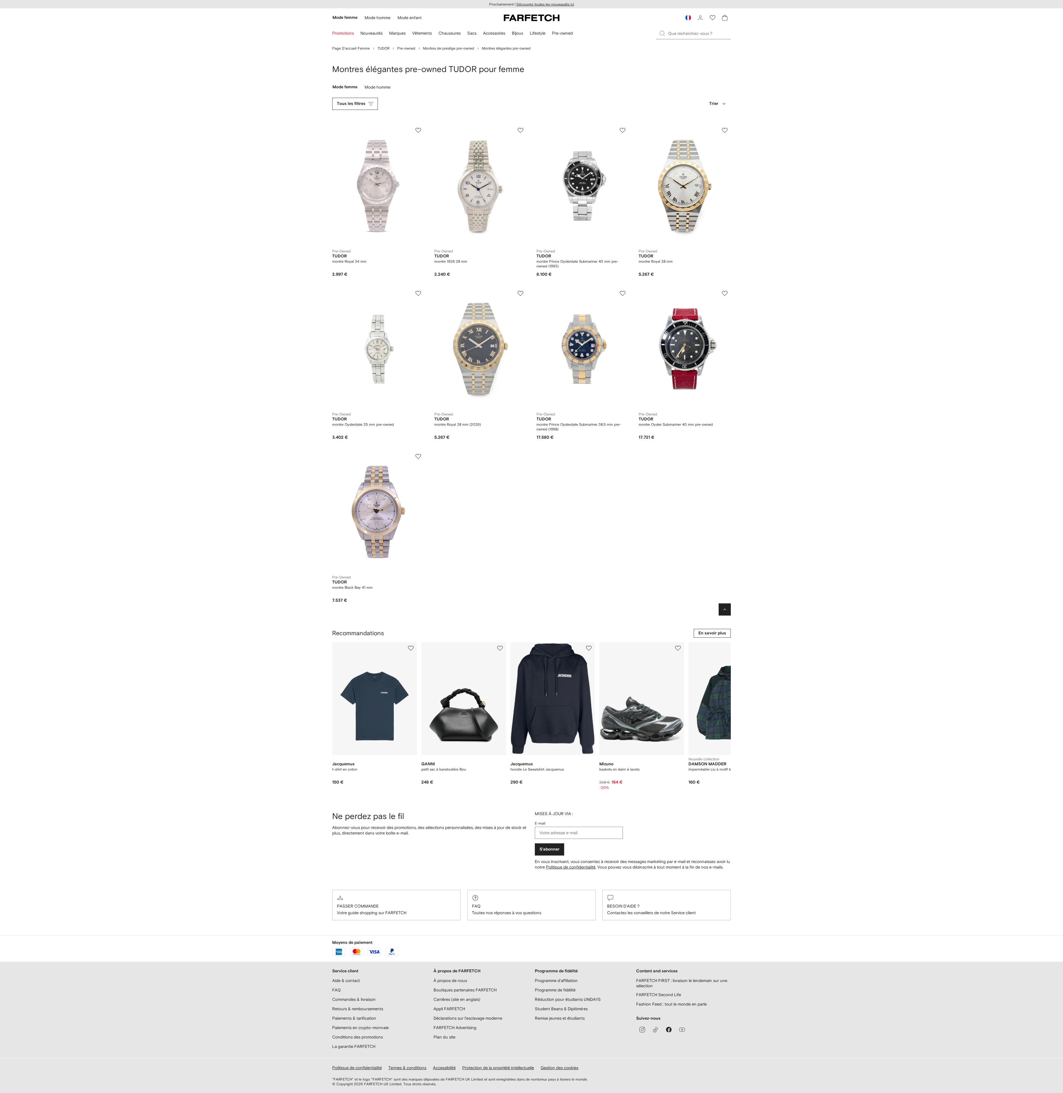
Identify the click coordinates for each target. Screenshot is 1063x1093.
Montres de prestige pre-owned (448, 48)
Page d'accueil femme (351, 48)
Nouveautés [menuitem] (371, 33)
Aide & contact (346, 980)
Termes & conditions (407, 1068)
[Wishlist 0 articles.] (712, 18)
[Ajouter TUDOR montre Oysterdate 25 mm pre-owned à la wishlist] (418, 293)
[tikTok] (655, 1030)
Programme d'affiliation (556, 980)
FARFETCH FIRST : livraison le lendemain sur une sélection (681, 983)
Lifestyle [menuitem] (537, 33)
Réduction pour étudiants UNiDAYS (568, 999)
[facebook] (669, 1030)
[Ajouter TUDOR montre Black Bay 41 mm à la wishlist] (418, 456)
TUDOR (383, 48)
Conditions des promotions (357, 1037)
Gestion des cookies (559, 1068)
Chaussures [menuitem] (449, 33)
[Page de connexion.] (700, 18)
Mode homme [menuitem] (377, 17)
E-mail (540, 823)
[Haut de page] (725, 609)
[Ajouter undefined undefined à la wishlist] (411, 648)
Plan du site (444, 1037)
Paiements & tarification (354, 1018)
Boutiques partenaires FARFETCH (465, 990)
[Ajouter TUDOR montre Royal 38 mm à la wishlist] (725, 130)
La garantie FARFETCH (353, 1046)
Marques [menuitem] (397, 33)
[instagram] (642, 1030)
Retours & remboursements (357, 1009)
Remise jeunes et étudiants (560, 1018)
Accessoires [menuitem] (494, 33)
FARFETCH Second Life (658, 995)
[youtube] (682, 1030)
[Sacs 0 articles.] (725, 18)
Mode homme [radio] (378, 88)
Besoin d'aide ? (623, 906)
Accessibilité (444, 1068)
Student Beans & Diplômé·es (561, 1009)
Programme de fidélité (555, 990)
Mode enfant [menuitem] (410, 17)
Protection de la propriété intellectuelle (498, 1068)
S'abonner (549, 849)
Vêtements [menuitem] (422, 33)
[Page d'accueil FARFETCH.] (531, 17)
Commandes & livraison (354, 999)
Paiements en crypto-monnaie (360, 1027)
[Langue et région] (688, 18)
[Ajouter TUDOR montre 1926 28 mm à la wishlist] (520, 130)
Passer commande (358, 906)
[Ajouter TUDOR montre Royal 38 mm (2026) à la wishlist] (520, 293)
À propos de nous (450, 980)
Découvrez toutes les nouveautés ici (545, 4)
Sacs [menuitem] (471, 33)
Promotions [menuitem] (343, 33)
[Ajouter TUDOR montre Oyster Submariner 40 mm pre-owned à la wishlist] (725, 293)
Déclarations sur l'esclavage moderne (468, 1018)
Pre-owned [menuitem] (562, 33)
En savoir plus (712, 633)
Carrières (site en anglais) (457, 999)
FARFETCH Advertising (455, 1027)
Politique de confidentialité (570, 867)
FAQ (476, 906)
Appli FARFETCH (449, 1009)
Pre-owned (406, 48)
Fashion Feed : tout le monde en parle (671, 1004)
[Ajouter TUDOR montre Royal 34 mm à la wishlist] (418, 130)
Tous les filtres (351, 104)
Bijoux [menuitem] (517, 33)
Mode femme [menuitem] (344, 17)
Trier (713, 104)
